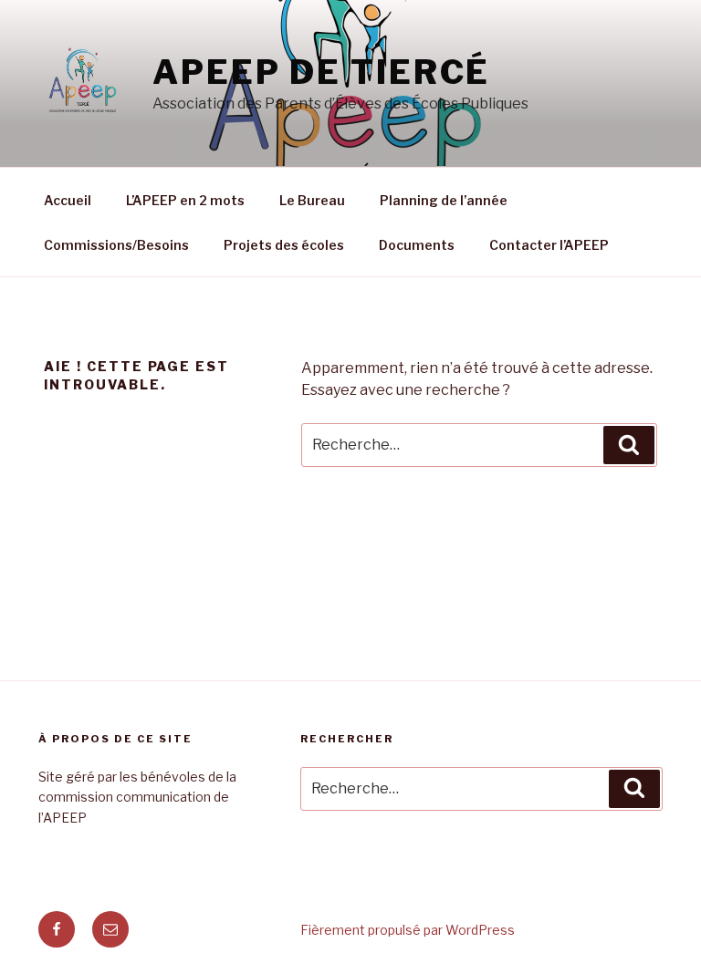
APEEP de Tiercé (321, 72)
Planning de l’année (443, 200)
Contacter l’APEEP (549, 245)
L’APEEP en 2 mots (185, 200)
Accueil (67, 200)
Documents (417, 245)
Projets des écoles (284, 245)
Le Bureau (312, 200)
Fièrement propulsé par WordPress (407, 930)
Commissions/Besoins (116, 245)
